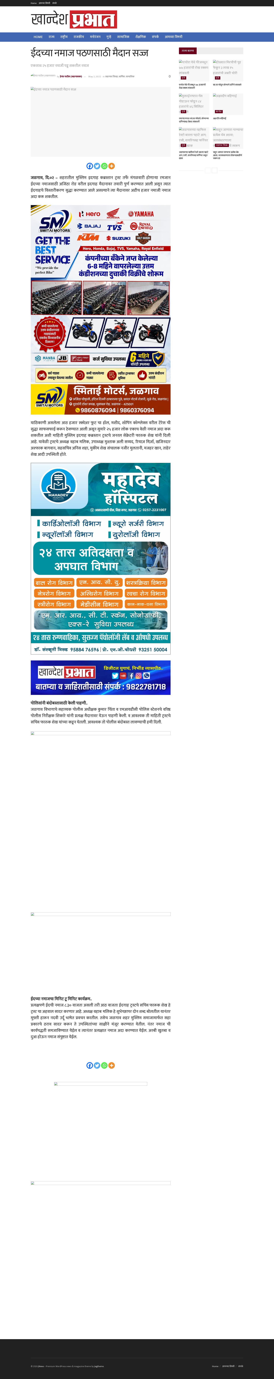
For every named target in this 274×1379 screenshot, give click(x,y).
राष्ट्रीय (64, 37)
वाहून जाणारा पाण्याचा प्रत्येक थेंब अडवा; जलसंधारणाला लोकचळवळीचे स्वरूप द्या (227, 155)
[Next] (214, 170)
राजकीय (79, 37)
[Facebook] (89, 166)
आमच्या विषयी (44, 3)
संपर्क (54, 3)
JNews (41, 1366)
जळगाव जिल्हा (111, 77)
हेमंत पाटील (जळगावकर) (71, 77)
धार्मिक (122, 77)
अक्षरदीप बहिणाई (219, 118)
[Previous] (208, 170)
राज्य (51, 37)
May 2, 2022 (94, 77)
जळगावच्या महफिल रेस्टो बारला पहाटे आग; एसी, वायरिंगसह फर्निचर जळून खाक (193, 155)
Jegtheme (99, 1366)
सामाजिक (123, 37)
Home (34, 3)
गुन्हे (108, 37)
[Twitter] (97, 166)
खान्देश (219, 111)
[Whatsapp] (104, 166)
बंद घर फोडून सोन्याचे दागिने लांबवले (227, 85)
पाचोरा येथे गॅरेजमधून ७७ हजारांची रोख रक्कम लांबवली (192, 86)
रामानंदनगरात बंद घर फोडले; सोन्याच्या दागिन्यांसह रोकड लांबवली (194, 120)
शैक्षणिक (140, 37)
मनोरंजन (95, 37)
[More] (111, 166)
